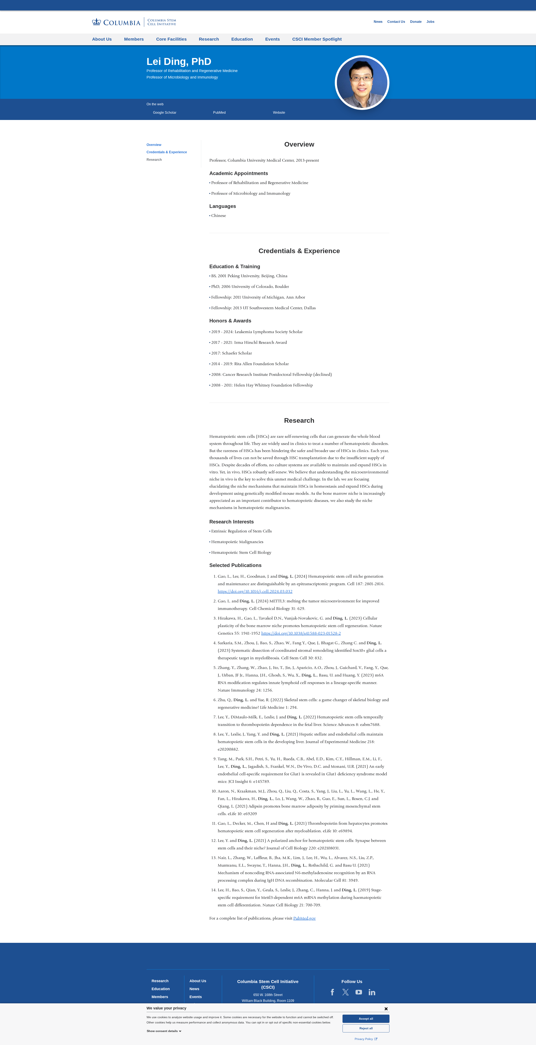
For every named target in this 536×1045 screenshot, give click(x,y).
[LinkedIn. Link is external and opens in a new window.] (371, 992)
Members (134, 39)
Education (242, 39)
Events (272, 39)
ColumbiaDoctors (328, 956)
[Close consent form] (386, 1008)
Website (279, 112)
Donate (416, 21)
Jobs (430, 21)
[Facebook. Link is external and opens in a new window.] (332, 992)
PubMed (220, 112)
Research (209, 39)
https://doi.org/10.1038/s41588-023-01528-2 (302, 633)
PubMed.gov (306, 918)
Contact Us (396, 21)
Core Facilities (171, 39)
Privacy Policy (364, 1039)
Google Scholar (166, 112)
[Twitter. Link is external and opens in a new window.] (345, 992)
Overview (154, 145)
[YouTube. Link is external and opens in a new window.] (358, 992)
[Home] (134, 22)
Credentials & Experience (167, 152)
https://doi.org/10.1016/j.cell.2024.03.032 (257, 591)
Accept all (366, 1018)
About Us (102, 39)
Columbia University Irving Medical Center (268, 5)
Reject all (366, 1028)
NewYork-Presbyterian (268, 957)
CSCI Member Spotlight (317, 39)
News (378, 21)
